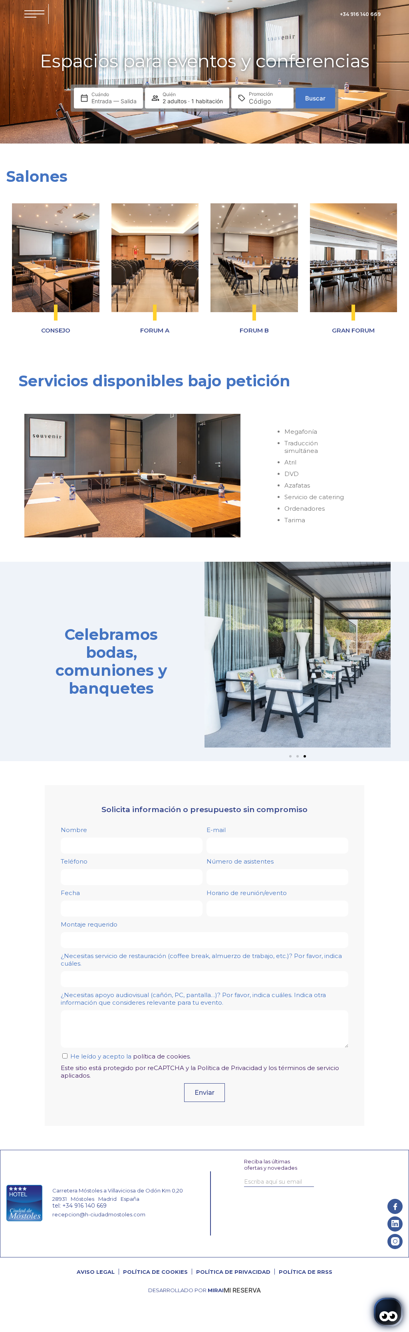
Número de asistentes (240, 861)
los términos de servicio (303, 1068)
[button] (212, 656)
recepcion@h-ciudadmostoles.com (98, 1214)
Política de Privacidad (229, 1068)
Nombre (74, 830)
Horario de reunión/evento (246, 893)
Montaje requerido (89, 924)
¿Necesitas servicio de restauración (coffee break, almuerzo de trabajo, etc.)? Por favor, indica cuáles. (201, 959)
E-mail (216, 830)
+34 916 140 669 (360, 14)
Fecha (70, 893)
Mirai (216, 1290)
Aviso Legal (96, 1272)
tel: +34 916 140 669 (79, 1205)
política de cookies (161, 1056)
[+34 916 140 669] (334, 14)
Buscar (315, 98)
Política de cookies (155, 1272)
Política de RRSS (305, 1272)
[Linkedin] (395, 1224)
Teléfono (74, 861)
